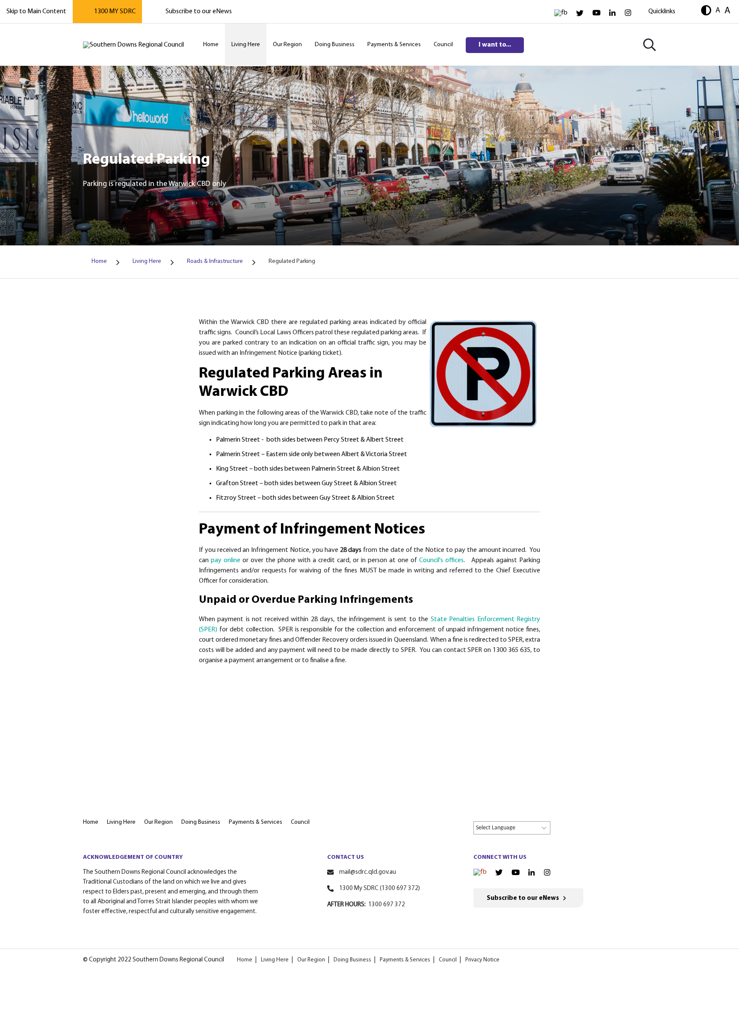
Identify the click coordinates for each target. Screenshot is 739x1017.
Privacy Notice (482, 960)
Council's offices (441, 560)
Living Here (275, 960)
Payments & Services (405, 960)
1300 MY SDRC (115, 11)
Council (448, 960)
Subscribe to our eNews (199, 11)
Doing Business (352, 960)
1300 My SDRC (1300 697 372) (379, 888)
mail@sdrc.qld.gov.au (367, 872)
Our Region (311, 960)
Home (244, 960)
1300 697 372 (386, 905)
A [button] (717, 10)
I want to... (495, 44)
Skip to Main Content (36, 11)
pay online (225, 560)
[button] (706, 11)
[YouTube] (596, 13)
